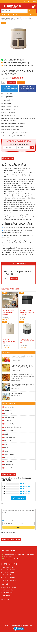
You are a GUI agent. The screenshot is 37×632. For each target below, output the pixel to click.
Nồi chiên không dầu (25, 18)
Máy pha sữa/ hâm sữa (11, 457)
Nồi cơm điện (8, 441)
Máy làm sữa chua (9, 454)
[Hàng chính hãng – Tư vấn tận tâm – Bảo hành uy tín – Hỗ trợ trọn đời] (12, 6)
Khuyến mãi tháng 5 (17, 393)
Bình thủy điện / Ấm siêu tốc (12, 427)
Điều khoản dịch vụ (8, 567)
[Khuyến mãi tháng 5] (6, 396)
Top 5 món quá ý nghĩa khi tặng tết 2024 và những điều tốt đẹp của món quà (22, 366)
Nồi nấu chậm (8, 461)
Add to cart (12, 82)
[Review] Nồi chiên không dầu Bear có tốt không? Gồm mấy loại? (22, 385)
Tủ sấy (6, 434)
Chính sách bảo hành (9, 569)
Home (3, 18)
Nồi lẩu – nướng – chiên (9, 587)
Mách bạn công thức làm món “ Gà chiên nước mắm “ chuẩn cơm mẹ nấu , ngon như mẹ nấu (23, 376)
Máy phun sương (9, 417)
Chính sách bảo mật (8, 572)
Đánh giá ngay (18, 498)
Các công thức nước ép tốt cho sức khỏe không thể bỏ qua (22, 356)
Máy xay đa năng (9, 407)
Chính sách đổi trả (8, 575)
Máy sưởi (7, 451)
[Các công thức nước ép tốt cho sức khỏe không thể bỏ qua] (6, 358)
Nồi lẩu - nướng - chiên (12, 18)
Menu (31, 15)
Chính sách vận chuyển (9, 580)
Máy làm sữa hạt (9, 424)
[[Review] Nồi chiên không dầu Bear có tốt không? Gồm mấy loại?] (6, 387)
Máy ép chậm (8, 410)
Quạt (5, 444)
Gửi (18, 527)
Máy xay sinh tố (9, 430)
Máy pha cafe (8, 468)
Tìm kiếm (31, 11)
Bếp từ (6, 447)
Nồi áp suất (7, 420)
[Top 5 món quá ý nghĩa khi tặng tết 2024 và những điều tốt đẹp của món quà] (6, 368)
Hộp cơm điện (8, 464)
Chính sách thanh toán (9, 577)
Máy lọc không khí (9, 437)
